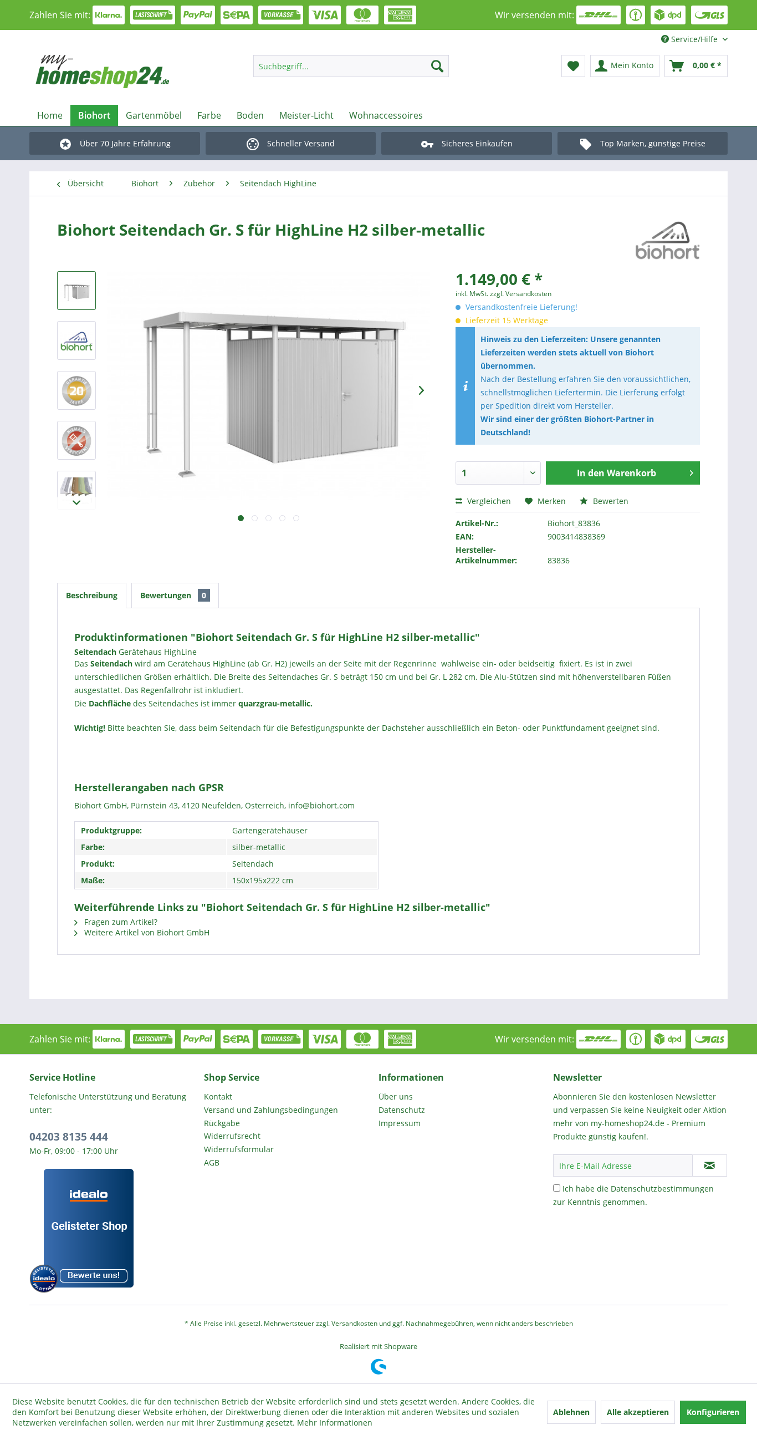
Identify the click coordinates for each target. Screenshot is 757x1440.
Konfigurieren (713, 1412)
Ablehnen (571, 1412)
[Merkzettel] (573, 66)
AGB (211, 1162)
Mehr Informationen (334, 1422)
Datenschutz (401, 1110)
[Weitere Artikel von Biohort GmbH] (667, 240)
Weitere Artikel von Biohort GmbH (145, 932)
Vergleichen (488, 501)
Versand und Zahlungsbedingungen (271, 1110)
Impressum (399, 1123)
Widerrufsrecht (232, 1136)
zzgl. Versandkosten (520, 293)
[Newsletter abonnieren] (709, 1165)
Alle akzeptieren (638, 1412)
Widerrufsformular (239, 1149)
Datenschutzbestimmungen (662, 1188)
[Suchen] (437, 66)
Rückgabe (222, 1123)
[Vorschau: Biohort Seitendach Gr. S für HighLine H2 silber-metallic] (76, 290)
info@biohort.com (321, 805)
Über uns (395, 1096)
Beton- (508, 727)
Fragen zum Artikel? (119, 922)
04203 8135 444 (68, 1136)
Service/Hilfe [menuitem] (694, 39)
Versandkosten (354, 1323)
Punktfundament (573, 727)
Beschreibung (91, 595)
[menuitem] (351, 66)
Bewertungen (173, 595)
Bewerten (609, 501)
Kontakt (218, 1096)
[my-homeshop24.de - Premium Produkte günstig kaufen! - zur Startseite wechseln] (118, 71)
